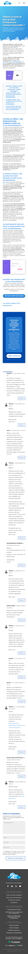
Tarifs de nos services (14, 900)
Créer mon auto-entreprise (14, 895)
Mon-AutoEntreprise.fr (15, 62)
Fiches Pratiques (11, 31)
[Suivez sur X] (16, 886)
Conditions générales (14, 930)
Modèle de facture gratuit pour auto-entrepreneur (14, 912)
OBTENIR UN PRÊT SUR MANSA (14, 296)
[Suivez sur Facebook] (8, 886)
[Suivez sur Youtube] (20, 886)
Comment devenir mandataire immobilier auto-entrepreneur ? (14, 325)
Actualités (15, 29)
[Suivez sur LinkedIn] (12, 886)
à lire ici (13, 169)
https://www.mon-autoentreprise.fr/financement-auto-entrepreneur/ (17, 725)
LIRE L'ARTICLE (14, 356)
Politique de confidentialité (14, 933)
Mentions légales (14, 928)
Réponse (21, 398)
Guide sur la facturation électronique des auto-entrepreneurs (14, 917)
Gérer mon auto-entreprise (14, 897)
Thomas (7, 28)
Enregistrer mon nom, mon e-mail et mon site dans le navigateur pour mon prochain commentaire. (14, 852)
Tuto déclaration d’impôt (14, 909)
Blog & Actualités (14, 925)
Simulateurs (14, 902)
